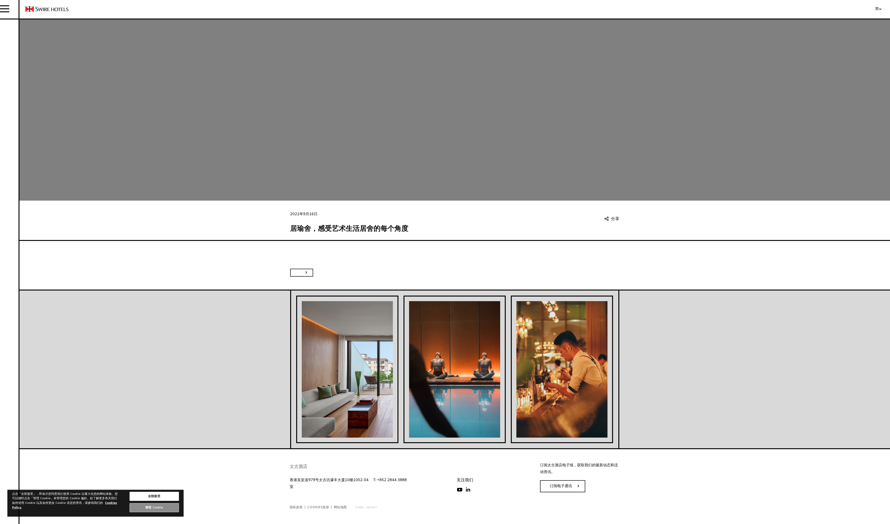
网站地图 (340, 507)
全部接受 (154, 496)
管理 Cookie (154, 508)
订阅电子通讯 (561, 486)
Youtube (460, 490)
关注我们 (465, 480)
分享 (615, 219)
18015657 (371, 507)
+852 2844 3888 (392, 480)
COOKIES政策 (318, 507)
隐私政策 (296, 507)
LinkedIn (468, 490)
